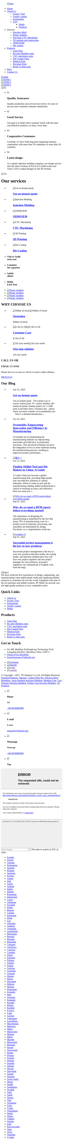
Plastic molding (20, 35)
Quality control (20, 16)
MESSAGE (6, 377)
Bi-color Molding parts (23, 53)
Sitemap (23, 678)
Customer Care (22, 332)
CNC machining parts (23, 56)
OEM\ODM (18, 43)
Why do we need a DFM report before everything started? (31, 509)
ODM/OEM (20, 216)
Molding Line (50, 680)
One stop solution (23, 348)
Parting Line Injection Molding (41, 683)
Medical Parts (19, 61)
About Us (11, 11)
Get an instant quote (25, 193)
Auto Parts (18, 51)
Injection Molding (23, 205)
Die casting (18, 45)
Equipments (18, 19)
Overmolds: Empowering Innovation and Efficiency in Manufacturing (30, 428)
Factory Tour (19, 14)
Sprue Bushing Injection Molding (26, 680)
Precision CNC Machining (25, 37)
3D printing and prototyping (26, 40)
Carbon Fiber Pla (36, 678)
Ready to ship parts (22, 66)
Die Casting (20, 250)
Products (23, 27)
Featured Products (9, 678)
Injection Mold (20, 32)
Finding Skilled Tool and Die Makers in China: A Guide (30, 468)
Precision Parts (20, 64)
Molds (22, 24)
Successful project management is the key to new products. (33, 544)
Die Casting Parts (21, 59)
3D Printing (20, 239)
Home (10, 8)
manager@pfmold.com (17, 731)
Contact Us (12, 72)
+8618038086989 (15, 708)
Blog (9, 69)
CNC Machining (23, 227)
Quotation (19, 316)
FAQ (15, 22)
